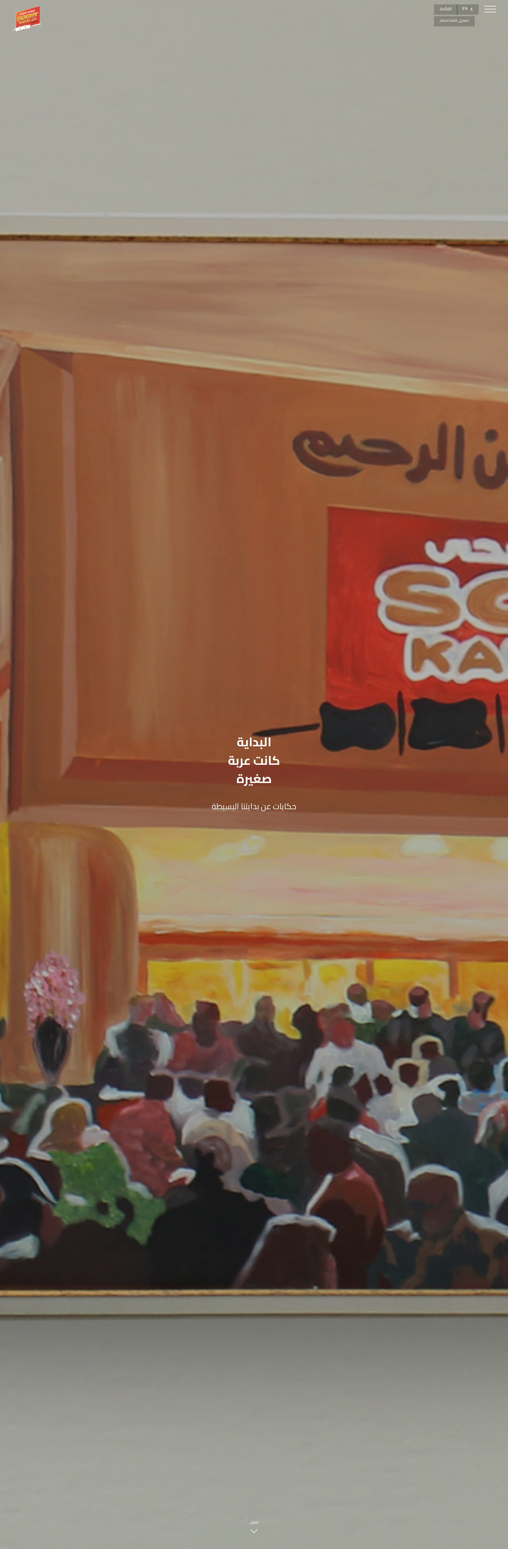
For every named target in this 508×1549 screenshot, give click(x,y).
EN (465, 8)
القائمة (446, 9)
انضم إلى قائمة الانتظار (454, 21)
